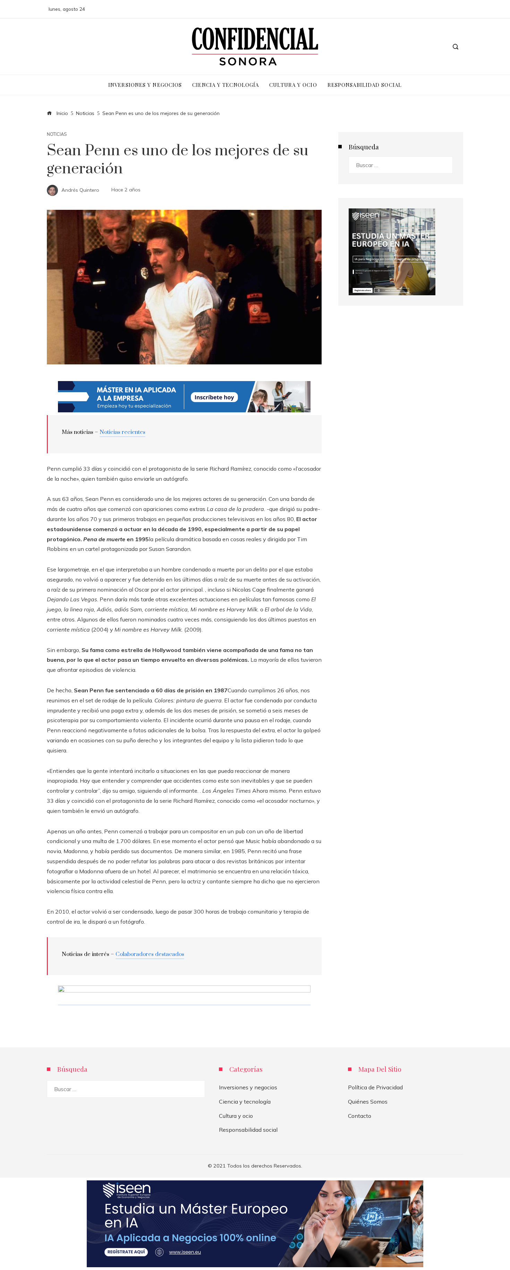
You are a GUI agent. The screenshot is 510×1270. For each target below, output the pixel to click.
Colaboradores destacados (150, 954)
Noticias (57, 134)
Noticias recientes (122, 432)
